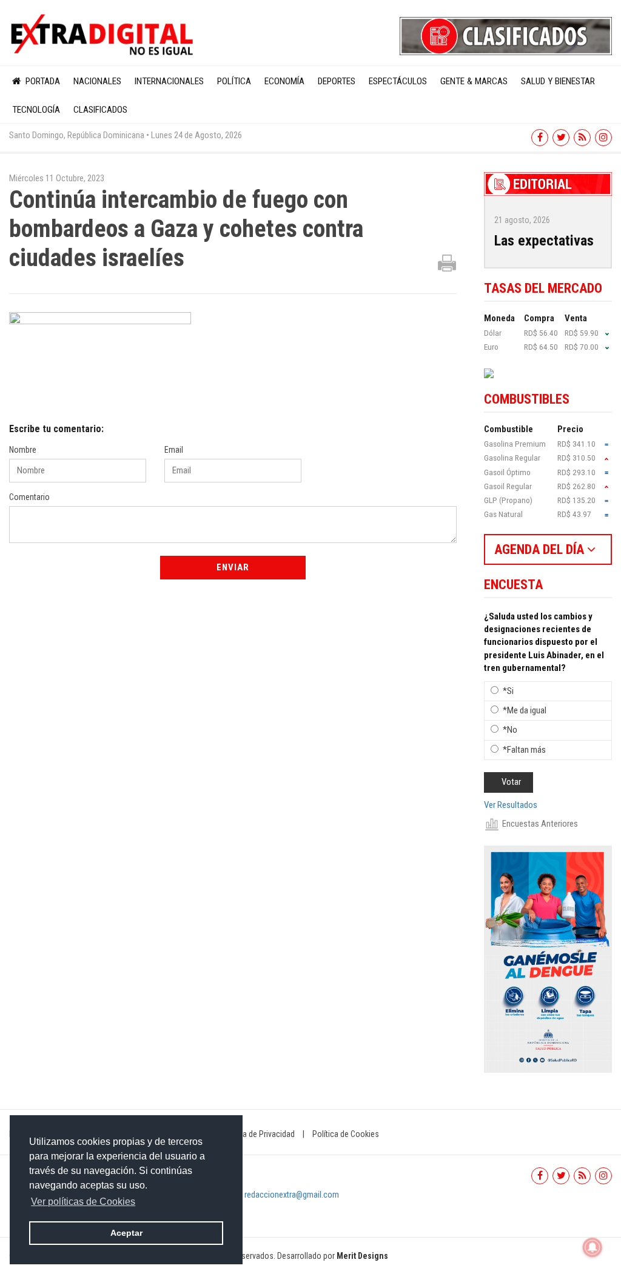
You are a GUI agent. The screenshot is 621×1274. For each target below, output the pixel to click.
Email (173, 450)
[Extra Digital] (103, 35)
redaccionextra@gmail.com (291, 1194)
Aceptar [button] (126, 1233)
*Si (508, 690)
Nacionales (97, 81)
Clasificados (100, 109)
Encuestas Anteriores (540, 823)
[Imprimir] (447, 262)
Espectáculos (398, 81)
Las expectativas (544, 240)
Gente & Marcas (474, 81)
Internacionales (169, 81)
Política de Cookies (345, 1134)
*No (510, 729)
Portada (41, 81)
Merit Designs (362, 1256)
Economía (284, 81)
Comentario (29, 497)
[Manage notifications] (592, 1247)
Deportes (336, 81)
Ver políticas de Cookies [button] (83, 1201)
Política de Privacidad (258, 1134)
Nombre (22, 450)
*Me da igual (524, 710)
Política (234, 81)
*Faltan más (524, 749)
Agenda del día (540, 549)
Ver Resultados (510, 804)
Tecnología (36, 109)
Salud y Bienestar (558, 81)
